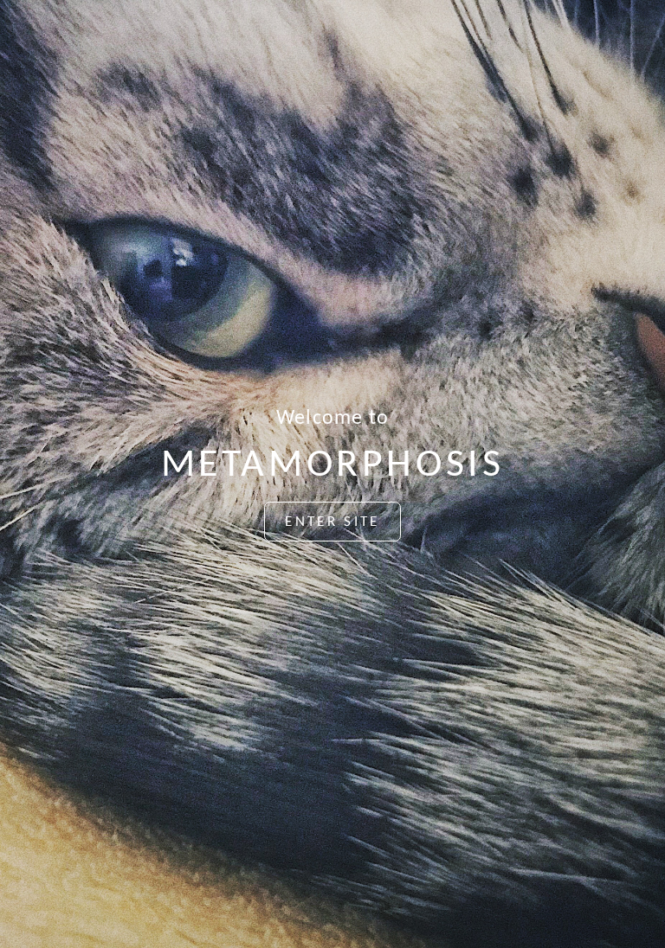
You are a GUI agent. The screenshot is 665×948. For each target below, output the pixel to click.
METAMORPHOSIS (333, 465)
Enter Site (332, 522)
